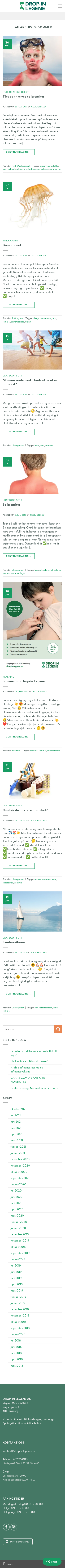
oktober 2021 (18, 1109)
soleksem (20, 168)
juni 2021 (16, 1121)
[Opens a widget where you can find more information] (52, 1562)
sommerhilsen (53, 750)
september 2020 (21, 1178)
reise (54, 879)
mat (42, 445)
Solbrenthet (11, 504)
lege (4, 168)
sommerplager (18, 573)
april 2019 (17, 1284)
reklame (33, 750)
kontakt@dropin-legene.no (19, 1451)
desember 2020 (20, 1159)
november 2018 (20, 1315)
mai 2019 (16, 1278)
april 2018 (17, 1359)
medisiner (46, 879)
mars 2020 (17, 1215)
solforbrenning (33, 168)
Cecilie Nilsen (38, 107)
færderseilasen (45, 1007)
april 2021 (17, 1134)
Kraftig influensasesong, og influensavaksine (27, 1069)
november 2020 (20, 1165)
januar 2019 (18, 1303)
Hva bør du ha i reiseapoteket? (25, 810)
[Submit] (58, 1029)
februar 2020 (19, 1222)
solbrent (11, 168)
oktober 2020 (19, 1172)
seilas (55, 1007)
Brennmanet (12, 245)
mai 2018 (16, 1353)
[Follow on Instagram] (13, 1527)
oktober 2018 (19, 1322)
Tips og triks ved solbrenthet (23, 96)
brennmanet (45, 318)
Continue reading (19, 152)
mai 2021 (16, 1128)
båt (36, 1007)
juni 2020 (17, 1197)
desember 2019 (20, 1234)
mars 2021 (17, 1140)
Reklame (8, 676)
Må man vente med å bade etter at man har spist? (31, 382)
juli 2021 (16, 1115)
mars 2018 (17, 1366)
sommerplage (17, 321)
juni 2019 (16, 1272)
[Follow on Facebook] (6, 1527)
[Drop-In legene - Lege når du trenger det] (33, 6)
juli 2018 (16, 1340)
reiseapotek (8, 882)
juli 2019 (16, 1265)
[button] (59, 6)
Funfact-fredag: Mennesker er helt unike (34, 1088)
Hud (5, 92)
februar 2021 (18, 1146)
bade (36, 445)
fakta (55, 165)
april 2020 (17, 1209)
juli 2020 (16, 1190)
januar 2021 (18, 1153)
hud (54, 318)
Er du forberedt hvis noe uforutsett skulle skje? (34, 1053)
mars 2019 (17, 1290)
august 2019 (18, 1259)
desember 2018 (20, 1309)
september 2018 (20, 1328)
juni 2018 (16, 1347)
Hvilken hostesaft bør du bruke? (29, 1061)
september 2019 (20, 1253)
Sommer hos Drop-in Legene (24, 681)
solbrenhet (48, 569)
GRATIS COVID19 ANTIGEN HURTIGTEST (28, 1080)
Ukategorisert (19, 92)
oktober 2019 (19, 1247)
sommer (53, 168)
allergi (36, 318)
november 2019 (20, 1240)
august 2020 (18, 1184)
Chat (6, 1471)
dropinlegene (46, 165)
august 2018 (18, 1334)
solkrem (44, 168)
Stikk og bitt (11, 240)
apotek (37, 879)
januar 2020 (18, 1228)
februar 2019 (18, 1297)
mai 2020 (17, 1203)
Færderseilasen (14, 942)
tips (59, 168)
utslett (28, 321)
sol (40, 569)
